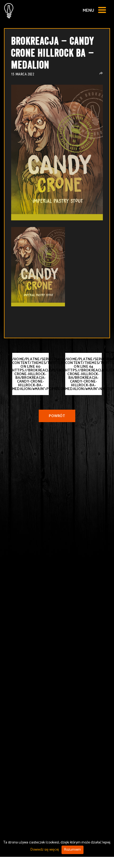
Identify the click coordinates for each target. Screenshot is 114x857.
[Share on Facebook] (101, 73)
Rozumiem (72, 850)
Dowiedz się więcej (44, 850)
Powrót (57, 416)
